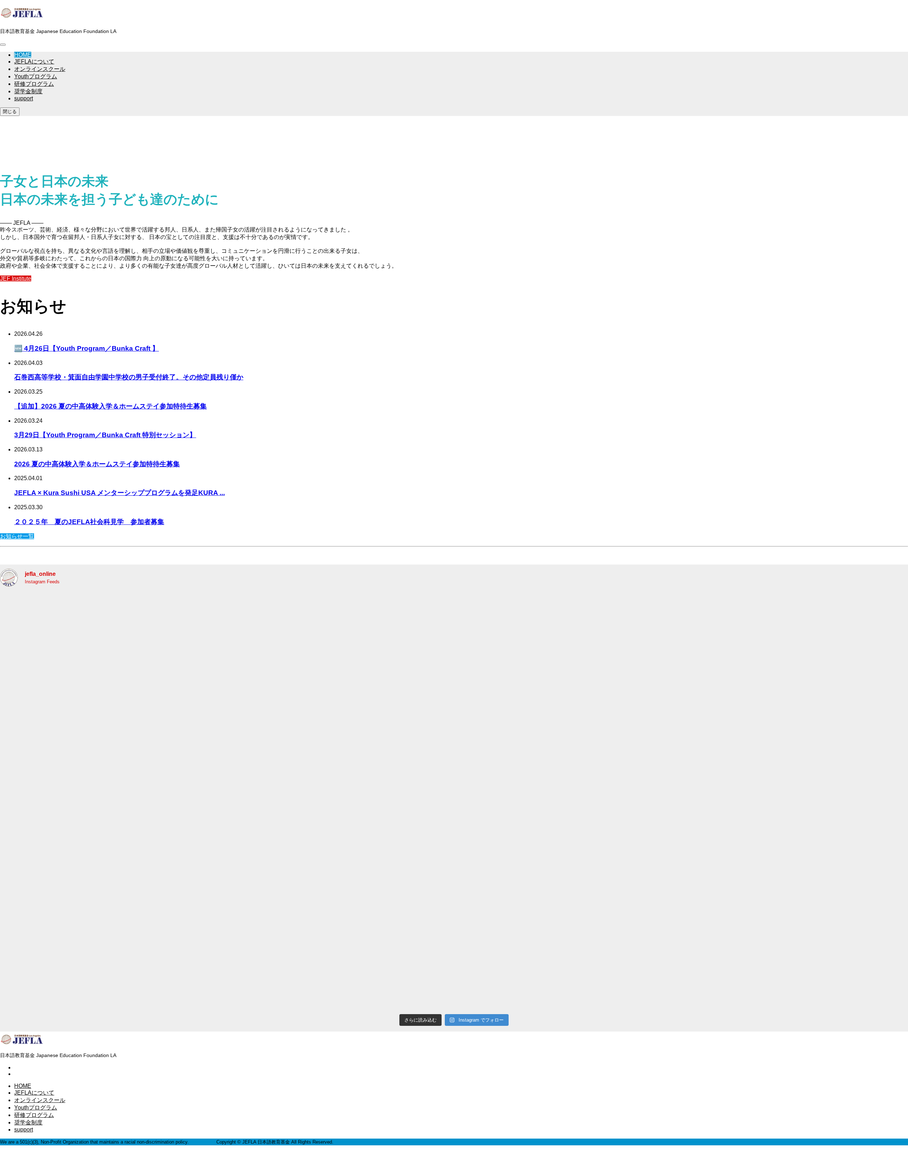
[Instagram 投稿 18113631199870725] (453, 749)
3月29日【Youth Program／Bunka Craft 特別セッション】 (105, 435)
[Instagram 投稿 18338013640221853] (636, 854)
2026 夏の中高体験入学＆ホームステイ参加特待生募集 (97, 464)
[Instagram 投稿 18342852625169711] (271, 749)
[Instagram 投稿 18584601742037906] (636, 958)
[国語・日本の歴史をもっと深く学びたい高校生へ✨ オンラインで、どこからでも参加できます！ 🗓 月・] (88, 958)
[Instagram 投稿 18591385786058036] (819, 644)
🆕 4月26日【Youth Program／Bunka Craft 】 (86, 348)
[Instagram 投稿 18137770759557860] (88, 749)
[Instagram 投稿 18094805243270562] (819, 749)
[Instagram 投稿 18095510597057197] (453, 854)
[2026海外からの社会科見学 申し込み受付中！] (636, 644)
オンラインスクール (39, 69)
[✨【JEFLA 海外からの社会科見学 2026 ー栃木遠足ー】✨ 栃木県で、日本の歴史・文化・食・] (88, 644)
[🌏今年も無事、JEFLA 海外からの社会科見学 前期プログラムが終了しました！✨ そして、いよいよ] (271, 644)
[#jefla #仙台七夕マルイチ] (453, 644)
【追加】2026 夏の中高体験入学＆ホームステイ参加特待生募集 (110, 406)
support (23, 98)
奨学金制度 (28, 91)
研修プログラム (34, 84)
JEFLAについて (34, 62)
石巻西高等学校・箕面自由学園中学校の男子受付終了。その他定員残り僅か (128, 377)
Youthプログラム (35, 76)
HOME (22, 55)
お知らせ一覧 (17, 536)
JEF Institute (15, 279)
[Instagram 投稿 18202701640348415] (271, 854)
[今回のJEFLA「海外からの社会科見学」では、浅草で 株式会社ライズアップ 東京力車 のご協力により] (271, 958)
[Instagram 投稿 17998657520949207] (88, 854)
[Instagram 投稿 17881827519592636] (636, 749)
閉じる (10, 111)
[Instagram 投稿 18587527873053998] (453, 958)
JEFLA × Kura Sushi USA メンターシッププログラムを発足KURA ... (119, 492)
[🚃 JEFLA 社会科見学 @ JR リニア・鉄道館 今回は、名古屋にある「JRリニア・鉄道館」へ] (819, 958)
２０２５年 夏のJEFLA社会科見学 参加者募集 (89, 522)
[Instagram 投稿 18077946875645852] (819, 854)
